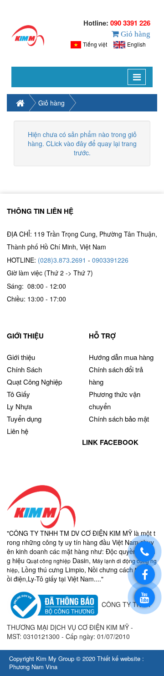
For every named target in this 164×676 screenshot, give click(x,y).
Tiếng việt (95, 44)
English (136, 44)
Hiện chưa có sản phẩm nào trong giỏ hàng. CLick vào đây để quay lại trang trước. (82, 143)
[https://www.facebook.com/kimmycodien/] (144, 574)
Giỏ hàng (51, 102)
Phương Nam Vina (33, 666)
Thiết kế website (118, 658)
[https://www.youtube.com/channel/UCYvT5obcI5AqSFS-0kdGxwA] (144, 597)
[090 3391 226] (144, 551)
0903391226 (110, 259)
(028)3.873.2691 (62, 259)
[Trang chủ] (27, 35)
